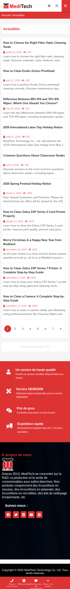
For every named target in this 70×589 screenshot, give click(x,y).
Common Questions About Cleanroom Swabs (34, 155)
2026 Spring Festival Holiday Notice (27, 183)
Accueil (6, 15)
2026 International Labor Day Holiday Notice (33, 127)
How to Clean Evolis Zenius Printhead (28, 71)
